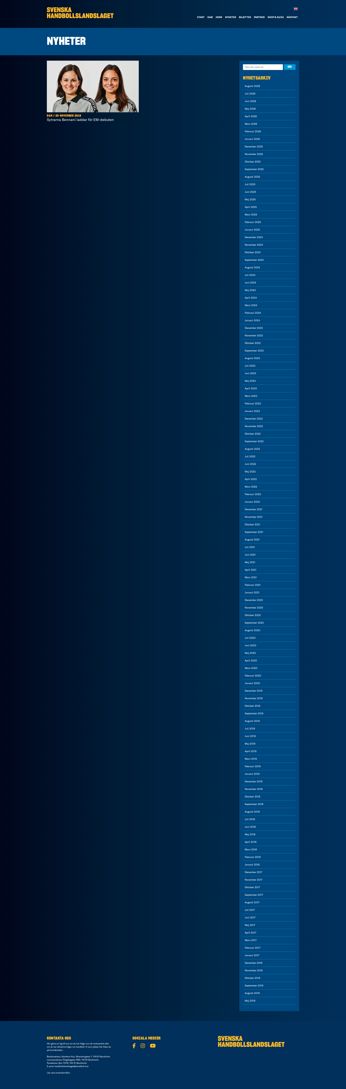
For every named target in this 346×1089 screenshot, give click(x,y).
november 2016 (254, 970)
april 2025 (251, 207)
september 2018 (254, 804)
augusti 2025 (252, 176)
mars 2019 (251, 758)
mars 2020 (251, 668)
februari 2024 (253, 312)
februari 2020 (253, 675)
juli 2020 (250, 637)
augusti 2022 (252, 448)
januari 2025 (252, 229)
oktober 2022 (253, 433)
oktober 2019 (252, 705)
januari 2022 (252, 501)
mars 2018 (251, 849)
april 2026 (251, 116)
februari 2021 (253, 585)
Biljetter (245, 17)
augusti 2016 (252, 993)
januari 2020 (252, 683)
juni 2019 (250, 736)
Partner (259, 17)
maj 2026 (250, 108)
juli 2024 (250, 275)
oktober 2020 (253, 615)
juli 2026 (250, 93)
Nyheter (230, 17)
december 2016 (253, 962)
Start (201, 17)
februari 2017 (252, 947)
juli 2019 (250, 728)
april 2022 (251, 479)
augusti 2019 (252, 721)
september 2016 (254, 985)
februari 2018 (253, 857)
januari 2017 (252, 955)
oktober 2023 (253, 343)
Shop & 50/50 (276, 17)
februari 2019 (253, 766)
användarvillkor (62, 1072)
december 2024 (254, 237)
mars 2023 (251, 396)
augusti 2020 (252, 630)
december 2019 (253, 690)
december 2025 (254, 146)
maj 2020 (250, 653)
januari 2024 (252, 320)
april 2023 (251, 388)
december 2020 (254, 600)
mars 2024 (251, 305)
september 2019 (254, 713)
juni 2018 (250, 826)
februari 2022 (253, 494)
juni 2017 (250, 917)
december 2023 (254, 328)
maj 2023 (250, 380)
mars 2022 (251, 486)
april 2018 (250, 842)
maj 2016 (250, 1000)
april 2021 (250, 569)
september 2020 (254, 622)
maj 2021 (250, 562)
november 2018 (254, 789)
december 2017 (253, 872)
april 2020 (251, 660)
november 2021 (254, 516)
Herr (219, 17)
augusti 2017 (252, 902)
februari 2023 (253, 403)
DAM (210, 17)
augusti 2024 (252, 267)
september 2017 (254, 894)
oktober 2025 (253, 161)
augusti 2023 (252, 358)
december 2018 (253, 781)
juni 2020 (250, 645)
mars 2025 (251, 214)
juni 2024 (250, 282)
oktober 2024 (253, 252)
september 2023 (254, 350)
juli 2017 (250, 910)
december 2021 (253, 509)
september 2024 (254, 259)
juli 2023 (250, 365)
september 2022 (254, 441)
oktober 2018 (252, 796)
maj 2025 (250, 199)
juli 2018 (250, 819)
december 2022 (254, 418)
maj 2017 (250, 925)
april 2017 (250, 932)
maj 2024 (250, 290)
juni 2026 (250, 101)
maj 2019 (250, 743)
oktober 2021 (252, 524)
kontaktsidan (56, 1050)
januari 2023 (252, 411)
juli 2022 (250, 456)
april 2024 (251, 297)
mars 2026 (251, 123)
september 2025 (254, 169)
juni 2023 (250, 373)
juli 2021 (250, 547)
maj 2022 (250, 471)
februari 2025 (253, 222)
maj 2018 (250, 834)
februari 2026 (253, 131)
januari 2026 (252, 139)
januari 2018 (252, 864)
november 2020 (254, 607)
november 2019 (254, 698)
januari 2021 (252, 592)
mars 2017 (251, 940)
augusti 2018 (252, 811)
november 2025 (254, 154)
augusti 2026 (252, 86)
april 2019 (250, 751)
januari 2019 (252, 773)
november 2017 (253, 879)
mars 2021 (251, 577)
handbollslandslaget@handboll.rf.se (71, 1066)
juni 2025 (250, 191)
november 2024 (254, 244)
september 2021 (254, 532)
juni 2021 (250, 554)
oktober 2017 (252, 887)
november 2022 (254, 426)
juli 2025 (250, 184)
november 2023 (254, 335)
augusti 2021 (252, 539)
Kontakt (292, 17)
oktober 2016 (252, 978)
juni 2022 (250, 464)
